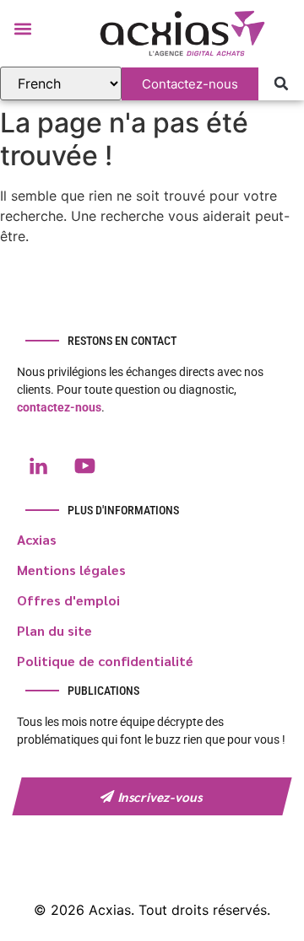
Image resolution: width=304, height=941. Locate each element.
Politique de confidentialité (105, 660)
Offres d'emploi (68, 600)
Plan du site (54, 630)
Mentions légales (71, 569)
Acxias (37, 539)
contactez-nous (59, 407)
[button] (22, 28)
